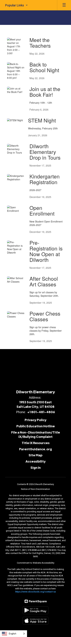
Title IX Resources (35, 443)
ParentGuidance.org (35, 449)
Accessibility (36, 461)
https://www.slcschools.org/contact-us (35, 591)
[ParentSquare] (36, 601)
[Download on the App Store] (35, 621)
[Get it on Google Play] (35, 610)
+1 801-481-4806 (41, 412)
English (12, 633)
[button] (16, 5)
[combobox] (13, 633)
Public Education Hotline (35, 426)
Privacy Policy (36, 420)
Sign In (36, 467)
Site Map (35, 455)
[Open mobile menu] (64, 5)
